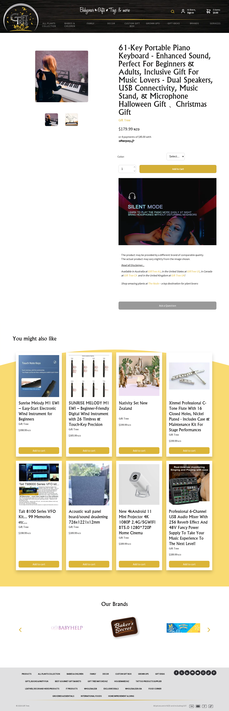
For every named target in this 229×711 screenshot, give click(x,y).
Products (26, 674)
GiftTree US (193, 271)
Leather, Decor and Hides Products (42, 688)
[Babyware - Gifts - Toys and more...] (21, 30)
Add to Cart (178, 168)
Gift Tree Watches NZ (98, 681)
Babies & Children (69, 25)
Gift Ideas (174, 23)
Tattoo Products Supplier (148, 681)
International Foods (91, 696)
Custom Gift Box (132, 25)
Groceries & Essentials (63, 696)
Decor (111, 23)
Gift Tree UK (177, 275)
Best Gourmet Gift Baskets (68, 681)
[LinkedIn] (187, 672)
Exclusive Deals (111, 688)
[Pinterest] (213, 672)
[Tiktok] (208, 672)
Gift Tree (124, 120)
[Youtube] (197, 672)
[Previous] (20, 629)
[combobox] (175, 156)
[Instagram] (203, 672)
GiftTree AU (154, 271)
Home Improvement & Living (121, 696)
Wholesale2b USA (133, 688)
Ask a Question (127, 303)
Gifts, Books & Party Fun (36, 681)
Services (215, 23)
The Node (153, 283)
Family (90, 23)
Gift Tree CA (130, 275)
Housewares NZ (121, 681)
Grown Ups (153, 23)
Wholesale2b (90, 688)
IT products (71, 688)
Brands (194, 23)
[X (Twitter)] (181, 672)
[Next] (208, 629)
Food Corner (155, 688)
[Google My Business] (192, 672)
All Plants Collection (49, 25)
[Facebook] (176, 672)
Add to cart (39, 450)
